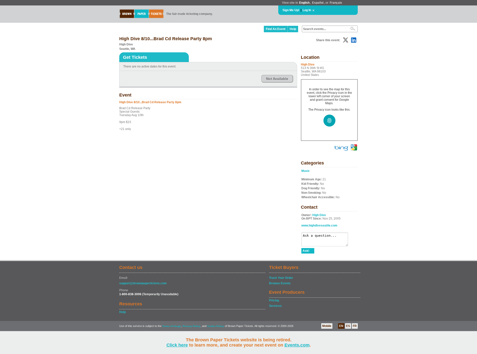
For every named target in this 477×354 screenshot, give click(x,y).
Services (275, 306)
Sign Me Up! (290, 10)
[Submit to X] (345, 40)
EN (341, 326)
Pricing (274, 300)
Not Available (277, 79)
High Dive (319, 215)
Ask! (306, 251)
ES (348, 326)
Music (305, 171)
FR (355, 326)
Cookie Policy (215, 326)
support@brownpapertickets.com (143, 283)
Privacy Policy (191, 326)
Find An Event (275, 29)
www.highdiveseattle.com (319, 225)
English (304, 2)
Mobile (326, 326)
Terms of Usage (171, 326)
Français (336, 2)
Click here (177, 345)
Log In (307, 10)
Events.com (297, 345)
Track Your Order (281, 278)
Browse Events (280, 283)
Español (317, 2)
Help (293, 29)
